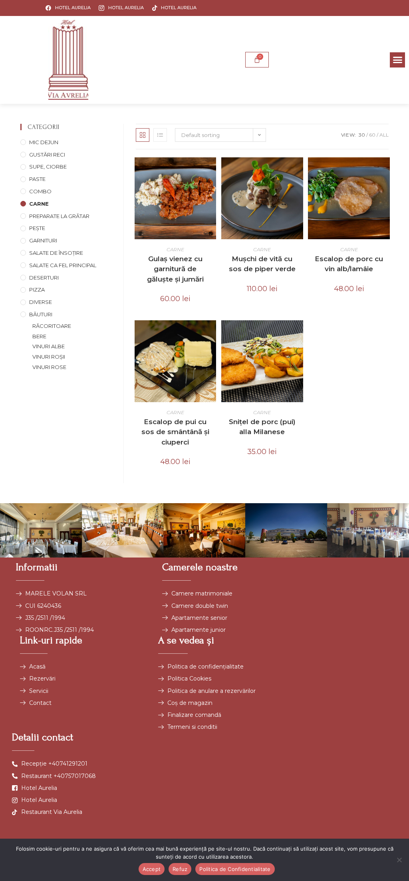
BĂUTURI (40, 314)
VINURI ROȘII (48, 356)
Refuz (180, 869)
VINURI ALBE (48, 346)
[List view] (160, 135)
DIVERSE (40, 302)
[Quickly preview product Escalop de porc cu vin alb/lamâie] (386, 171)
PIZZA (37, 289)
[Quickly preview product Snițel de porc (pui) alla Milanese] (299, 334)
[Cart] (257, 59)
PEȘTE (37, 228)
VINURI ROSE (49, 367)
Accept (152, 869)
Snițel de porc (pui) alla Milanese (262, 427)
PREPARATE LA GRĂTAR (59, 216)
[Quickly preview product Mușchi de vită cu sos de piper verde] (299, 171)
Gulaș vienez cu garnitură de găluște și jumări (175, 269)
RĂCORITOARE (51, 326)
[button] (397, 59)
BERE (39, 336)
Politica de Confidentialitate (234, 869)
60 (372, 135)
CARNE (39, 203)
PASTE (37, 179)
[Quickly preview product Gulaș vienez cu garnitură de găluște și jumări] (212, 171)
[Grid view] (142, 135)
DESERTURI (44, 277)
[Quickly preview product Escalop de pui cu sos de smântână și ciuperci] (212, 334)
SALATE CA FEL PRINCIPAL (62, 265)
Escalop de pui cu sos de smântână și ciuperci (175, 432)
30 (362, 135)
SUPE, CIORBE (48, 166)
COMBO (40, 191)
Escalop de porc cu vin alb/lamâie (349, 264)
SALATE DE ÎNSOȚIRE (56, 253)
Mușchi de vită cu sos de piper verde (262, 264)
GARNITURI (43, 240)
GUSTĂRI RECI (47, 154)
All (384, 135)
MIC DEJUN (43, 142)
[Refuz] (399, 860)
